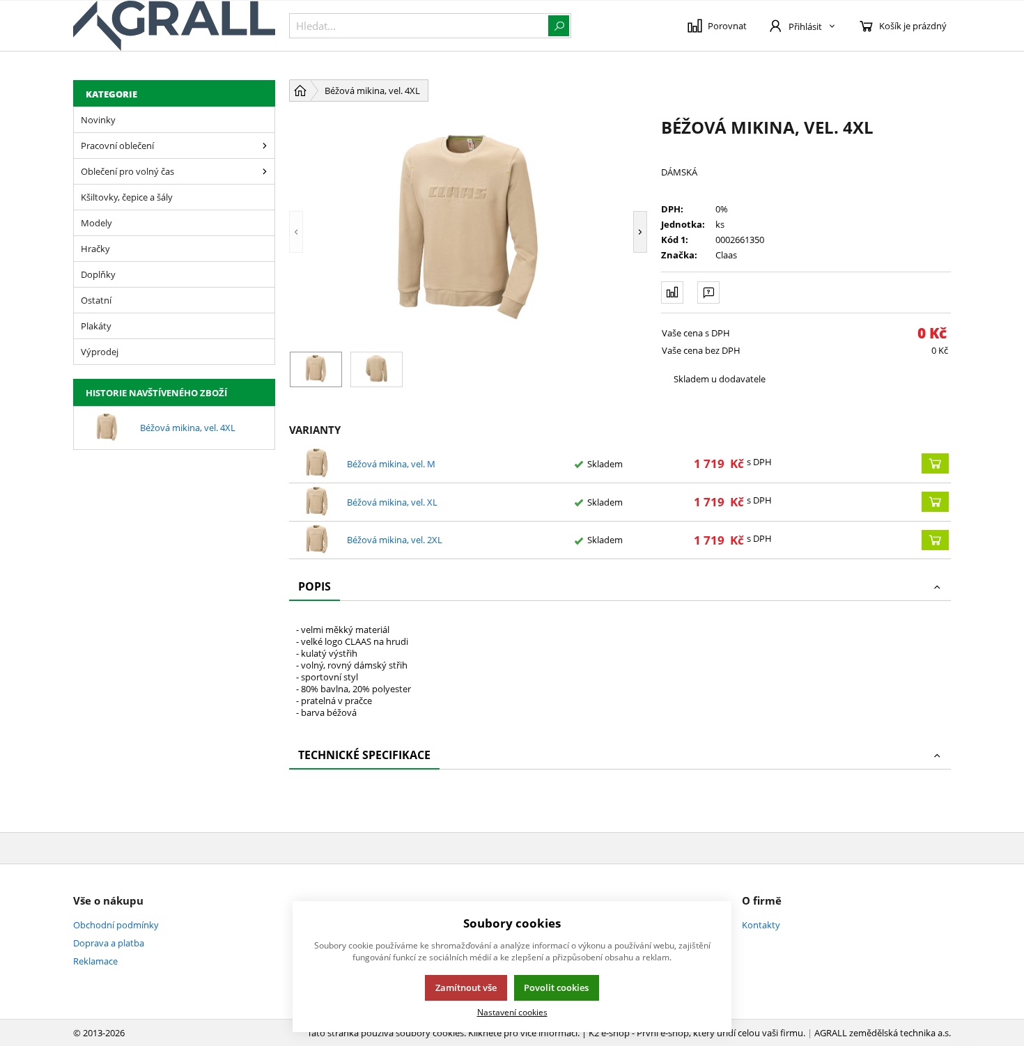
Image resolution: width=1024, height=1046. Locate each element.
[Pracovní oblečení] (264, 145)
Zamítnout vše (466, 987)
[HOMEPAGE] (300, 90)
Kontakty (761, 925)
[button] (317, 232)
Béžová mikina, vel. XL (392, 502)
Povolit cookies (556, 987)
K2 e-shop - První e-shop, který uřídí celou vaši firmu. (697, 1033)
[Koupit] (935, 463)
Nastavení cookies (512, 1011)
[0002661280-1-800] (468, 232)
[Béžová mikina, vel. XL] (317, 502)
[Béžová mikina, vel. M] (317, 464)
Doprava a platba (108, 943)
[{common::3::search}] (558, 25)
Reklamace (95, 961)
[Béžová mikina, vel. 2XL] (317, 540)
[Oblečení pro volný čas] (264, 171)
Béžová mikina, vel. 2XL (394, 539)
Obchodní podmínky (116, 925)
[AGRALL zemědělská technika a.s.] (174, 26)
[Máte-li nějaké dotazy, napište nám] (708, 292)
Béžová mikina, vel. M (391, 464)
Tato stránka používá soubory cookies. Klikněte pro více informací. (443, 1033)
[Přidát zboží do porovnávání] (672, 292)
